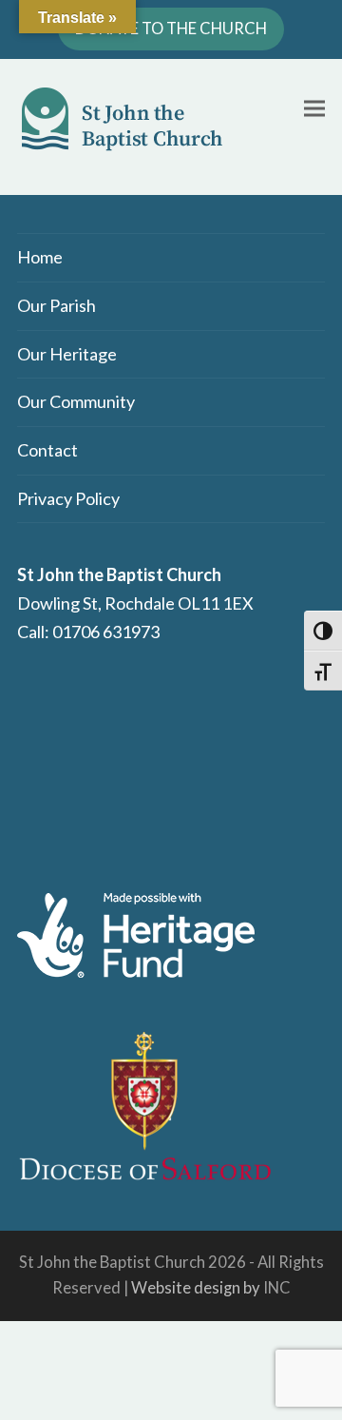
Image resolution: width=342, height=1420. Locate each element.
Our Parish (56, 305)
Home (40, 256)
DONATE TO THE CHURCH (171, 28)
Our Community (76, 401)
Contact (47, 449)
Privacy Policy (68, 498)
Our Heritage (67, 353)
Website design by (195, 1287)
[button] (314, 108)
